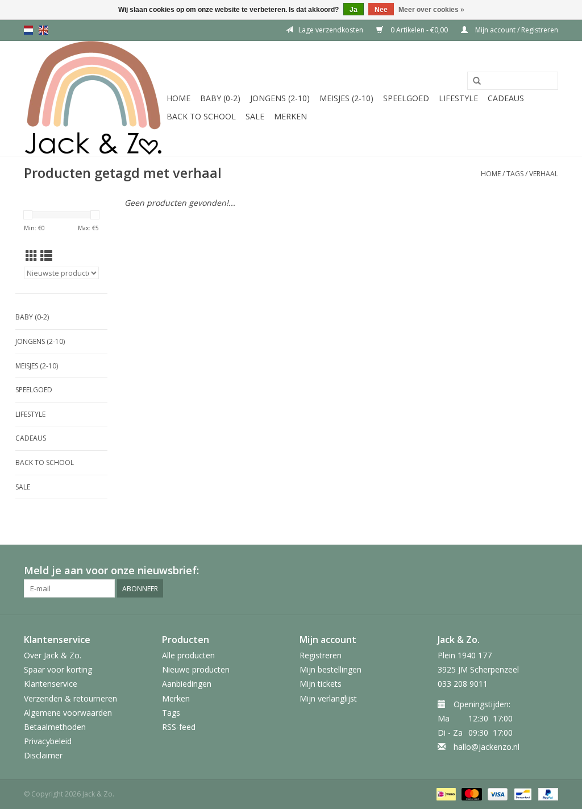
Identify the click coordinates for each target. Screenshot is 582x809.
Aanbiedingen (186, 683)
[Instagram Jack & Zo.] (549, 571)
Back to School (201, 116)
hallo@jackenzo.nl (486, 746)
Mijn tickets (321, 683)
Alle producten (188, 655)
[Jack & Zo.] (93, 98)
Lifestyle (458, 98)
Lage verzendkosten (330, 30)
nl (28, 30)
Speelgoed (406, 98)
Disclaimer (43, 755)
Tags (514, 174)
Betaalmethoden (55, 726)
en (43, 30)
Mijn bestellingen (330, 669)
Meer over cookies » (431, 10)
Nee (381, 10)
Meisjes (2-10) (346, 98)
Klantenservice (50, 683)
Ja (353, 10)
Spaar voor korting (58, 669)
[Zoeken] (477, 81)
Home (178, 98)
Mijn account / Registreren (515, 30)
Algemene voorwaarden (68, 712)
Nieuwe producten (196, 669)
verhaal (543, 174)
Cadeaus (506, 98)
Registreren (321, 655)
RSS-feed (179, 726)
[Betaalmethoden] (445, 794)
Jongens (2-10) (280, 98)
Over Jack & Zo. (52, 655)
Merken (290, 116)
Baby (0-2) (220, 98)
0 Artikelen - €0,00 (419, 30)
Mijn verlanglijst (328, 698)
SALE (255, 116)
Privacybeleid (48, 741)
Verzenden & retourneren (70, 698)
